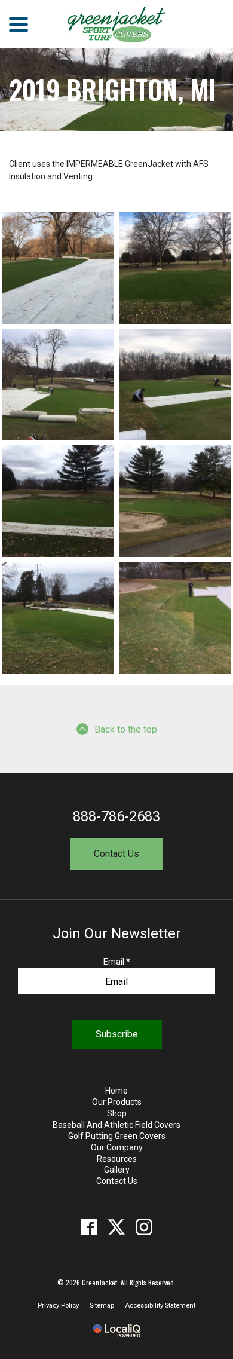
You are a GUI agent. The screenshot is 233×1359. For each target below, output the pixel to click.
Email (116, 961)
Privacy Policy (58, 1305)
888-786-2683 (116, 816)
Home (116, 1090)
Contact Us (116, 853)
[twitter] (117, 1226)
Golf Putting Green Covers (116, 1136)
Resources (117, 1159)
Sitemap (102, 1305)
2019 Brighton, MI (112, 89)
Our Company (117, 1147)
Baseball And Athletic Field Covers (116, 1125)
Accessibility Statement (160, 1305)
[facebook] (89, 1226)
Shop (117, 1113)
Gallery (117, 1169)
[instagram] (144, 1226)
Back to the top (125, 729)
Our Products (117, 1102)
